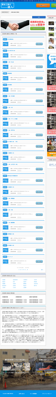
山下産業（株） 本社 (12, 141)
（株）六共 (10, 107)
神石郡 (35, 281)
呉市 (14, 281)
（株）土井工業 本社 (12, 164)
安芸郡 (3, 279)
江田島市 (25, 279)
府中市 (35, 285)
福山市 (24, 285)
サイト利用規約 (33, 393)
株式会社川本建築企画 (12, 175)
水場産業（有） (11, 187)
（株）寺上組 (11, 62)
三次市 (14, 287)
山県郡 (24, 287)
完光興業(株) (10, 39)
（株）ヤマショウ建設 (12, 118)
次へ (42, 269)
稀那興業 (10, 73)
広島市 (14, 285)
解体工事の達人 (7, 5)
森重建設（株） (11, 233)
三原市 (3, 287)
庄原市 (24, 281)
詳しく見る (39, 43)
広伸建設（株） (11, 245)
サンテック (10, 256)
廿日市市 (36, 283)
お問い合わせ (22, 393)
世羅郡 (3, 283)
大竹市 (35, 279)
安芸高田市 (15, 279)
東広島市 (4, 285)
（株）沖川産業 (11, 96)
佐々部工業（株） (12, 50)
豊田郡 (24, 283)
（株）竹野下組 (11, 130)
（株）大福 (10, 209)
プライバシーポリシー (47, 393)
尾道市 (3, 281)
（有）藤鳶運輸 (11, 222)
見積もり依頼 (43, 5)
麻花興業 (10, 84)
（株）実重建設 (11, 198)
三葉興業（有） (11, 153)
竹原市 (14, 283)
